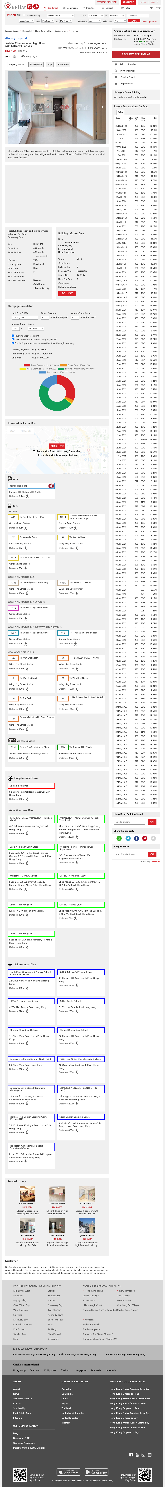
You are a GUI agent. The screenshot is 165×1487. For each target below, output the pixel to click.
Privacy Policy (107, 1481)
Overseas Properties (107, 2)
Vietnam (34, 1370)
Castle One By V (91, 1295)
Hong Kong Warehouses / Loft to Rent (130, 1398)
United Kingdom (70, 1417)
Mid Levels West (21, 1290)
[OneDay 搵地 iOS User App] (68, 1472)
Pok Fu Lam (19, 1329)
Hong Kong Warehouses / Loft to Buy (129, 1422)
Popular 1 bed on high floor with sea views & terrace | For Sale (57, 1245)
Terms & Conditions (93, 1481)
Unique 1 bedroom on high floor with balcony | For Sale (86, 1245)
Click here (57, 446)
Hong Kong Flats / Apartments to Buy (129, 1413)
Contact (17, 1403)
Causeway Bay (55, 1305)
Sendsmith (155, 861)
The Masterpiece (91, 1329)
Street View (63, 64)
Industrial (90, 8)
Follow (67, 293)
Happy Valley (20, 1300)
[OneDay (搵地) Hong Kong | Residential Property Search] (21, 5)
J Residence (89, 1300)
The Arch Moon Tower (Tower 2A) (100, 1339)
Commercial (72, 8)
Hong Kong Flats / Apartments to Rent (130, 1389)
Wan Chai (18, 1295)
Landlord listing (33, 15)
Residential (53, 8)
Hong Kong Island (93, 1290)
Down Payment (49, 313)
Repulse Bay (54, 1295)
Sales (120, 112)
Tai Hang (52, 1329)
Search (134, 21)
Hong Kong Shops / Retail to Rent (128, 1403)
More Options (148, 21)
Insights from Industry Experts (29, 1447)
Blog (15, 1433)
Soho (16, 1339)
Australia (66, 1389)
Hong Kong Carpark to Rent (125, 1408)
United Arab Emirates (73, 1413)
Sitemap (17, 1417)
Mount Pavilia (124, 1300)
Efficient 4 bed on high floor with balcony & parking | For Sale (57, 1214)
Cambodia (67, 1393)
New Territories (126, 1290)
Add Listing (128, 2)
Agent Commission (81, 313)
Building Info (36, 64)
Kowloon (88, 1319)
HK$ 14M (87, 1207)
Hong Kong (19, 1370)
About (16, 1389)
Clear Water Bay (21, 1305)
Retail (127, 8)
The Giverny (123, 1295)
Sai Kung (17, 1314)
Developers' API (21, 1438)
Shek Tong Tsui (55, 1319)
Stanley (51, 1290)
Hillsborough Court (92, 1305)
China (65, 1398)
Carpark (109, 8)
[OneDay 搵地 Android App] (96, 1472)
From (84, 15)
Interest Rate (18, 324)
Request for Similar (136, 54)
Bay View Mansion (27, 1203)
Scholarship (19, 1408)
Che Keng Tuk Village (128, 1305)
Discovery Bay (20, 1319)
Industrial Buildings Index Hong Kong (125, 1354)
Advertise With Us (22, 1398)
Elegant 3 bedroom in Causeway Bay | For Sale (27, 1212)
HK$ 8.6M (57, 1239)
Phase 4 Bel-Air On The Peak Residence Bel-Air (100, 1310)
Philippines (50, 1370)
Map (50, 64)
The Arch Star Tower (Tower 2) (98, 1334)
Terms (31, 324)
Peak (50, 1324)
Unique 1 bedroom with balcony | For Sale (87, 1212)
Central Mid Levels (22, 1324)
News (16, 1393)
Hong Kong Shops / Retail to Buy (127, 1427)
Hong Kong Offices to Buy (124, 1417)
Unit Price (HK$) (20, 313)
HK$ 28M (27, 1207)
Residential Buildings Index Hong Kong (34, 1354)
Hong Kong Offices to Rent (124, 1393)
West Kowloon (20, 1310)
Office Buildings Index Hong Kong (77, 1354)
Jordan (51, 1300)
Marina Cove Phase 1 (128, 1310)
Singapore (80, 1370)
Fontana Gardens (57, 1203)
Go (152, 821)
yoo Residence (87, 1203)
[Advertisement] (57, 192)
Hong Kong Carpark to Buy (124, 1432)
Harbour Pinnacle (91, 1324)
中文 (158, 7)
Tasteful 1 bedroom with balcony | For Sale (27, 1244)
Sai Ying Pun (19, 1334)
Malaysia (96, 1370)
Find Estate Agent (22, 1413)
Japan (65, 1403)
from (38, 21)
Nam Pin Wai (54, 1334)
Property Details (16, 64)
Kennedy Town (55, 1314)
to (106, 15)
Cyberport (53, 1339)
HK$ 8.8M (87, 1239)
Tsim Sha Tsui (54, 1310)
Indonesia (111, 1370)
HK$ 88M (57, 1207)
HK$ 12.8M (27, 1239)
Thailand (65, 1370)
